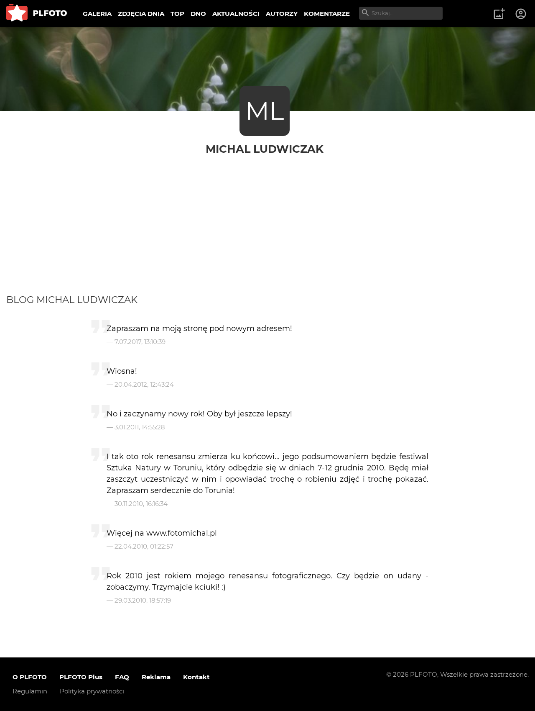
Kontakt (196, 677)
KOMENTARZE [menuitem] (327, 14)
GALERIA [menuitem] (97, 14)
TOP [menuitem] (177, 14)
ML (264, 110)
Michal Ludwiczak (265, 148)
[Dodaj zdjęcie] (499, 14)
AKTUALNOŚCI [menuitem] (236, 14)
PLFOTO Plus (80, 677)
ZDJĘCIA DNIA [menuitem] (141, 14)
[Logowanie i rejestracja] (521, 14)
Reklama (156, 677)
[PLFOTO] (36, 13)
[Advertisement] (267, 231)
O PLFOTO (30, 677)
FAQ (122, 677)
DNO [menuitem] (198, 14)
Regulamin (30, 691)
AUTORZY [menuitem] (282, 14)
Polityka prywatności (92, 691)
